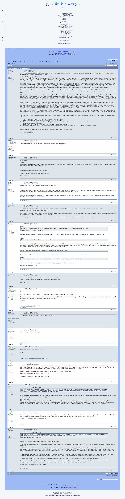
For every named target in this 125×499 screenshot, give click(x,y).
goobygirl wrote (24, 388)
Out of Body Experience (40, 61)
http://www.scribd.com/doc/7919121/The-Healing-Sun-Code (34, 373)
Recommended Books (64, 37)
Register (23, 48)
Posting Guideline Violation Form (67, 487)
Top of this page (18, 480)
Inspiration (66, 29)
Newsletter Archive (64, 40)
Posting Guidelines (66, 14)
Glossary (64, 42)
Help (12, 58)
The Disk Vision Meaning (66, 36)
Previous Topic (109, 63)
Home (10, 58)
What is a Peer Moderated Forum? (66, 15)
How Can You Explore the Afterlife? (66, 26)
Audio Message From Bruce (66, 30)
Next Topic (115, 63)
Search (14, 58)
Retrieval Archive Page (66, 32)
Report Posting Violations (66, 16)
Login (19, 48)
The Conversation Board (66, 13)
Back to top (10, 138)
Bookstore (64, 19)
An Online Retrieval (65, 31)
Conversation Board (11, 61)
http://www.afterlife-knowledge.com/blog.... (67, 54)
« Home (9, 480)
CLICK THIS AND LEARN (25, 341)
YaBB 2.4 (70, 492)
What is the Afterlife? (66, 24)
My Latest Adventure (24, 135)
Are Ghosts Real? (66, 25)
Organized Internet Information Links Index (25, 61)
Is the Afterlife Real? (65, 27)
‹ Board (12, 480)
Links (64, 39)
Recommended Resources (64, 43)
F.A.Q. (64, 18)
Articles (64, 21)
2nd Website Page (66, 35)
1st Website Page (66, 33)
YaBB (55, 493)
